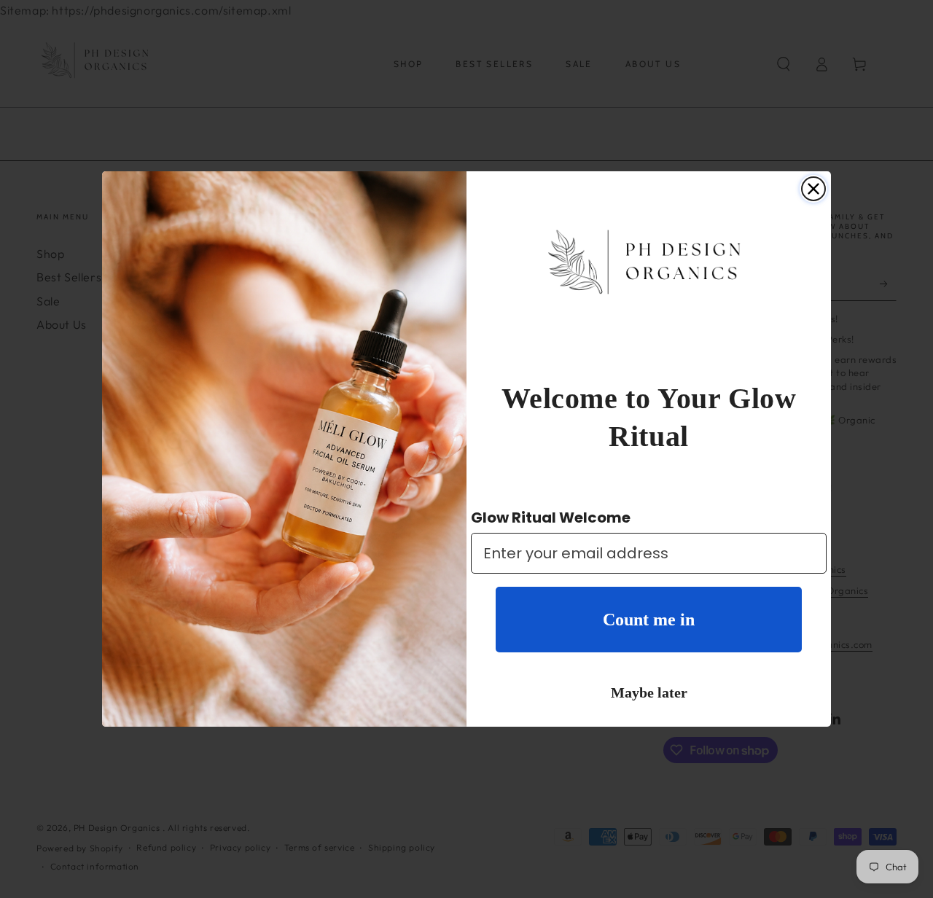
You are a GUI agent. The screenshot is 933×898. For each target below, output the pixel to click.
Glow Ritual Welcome (551, 517)
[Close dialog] (813, 188)
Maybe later (649, 692)
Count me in (649, 619)
